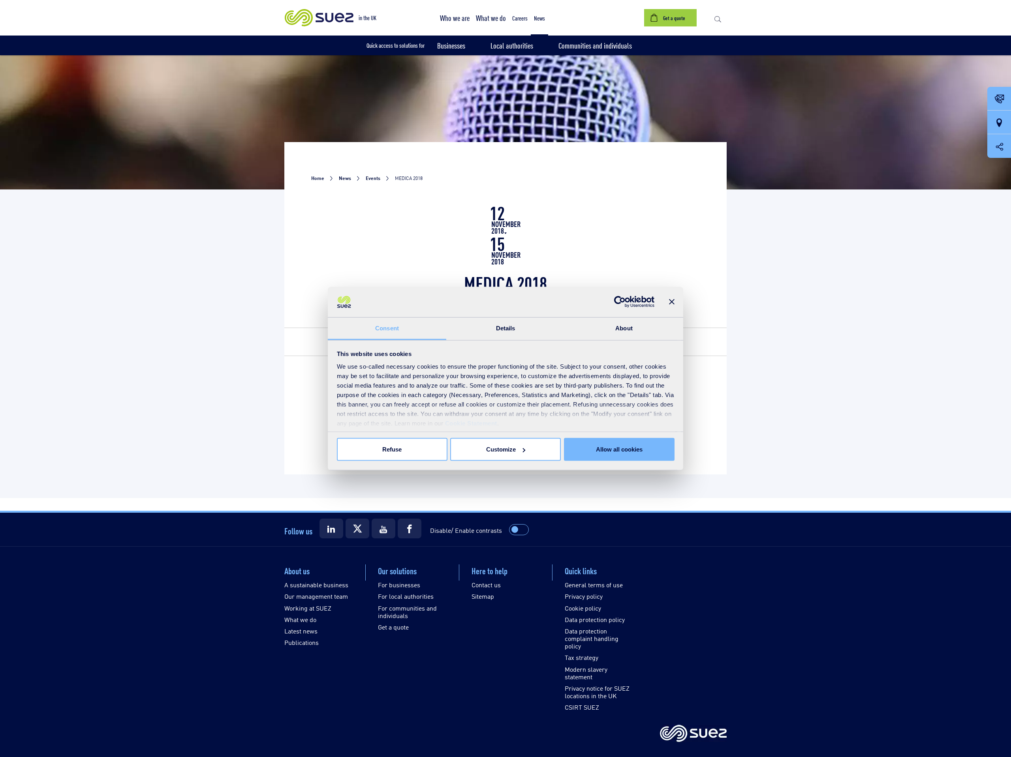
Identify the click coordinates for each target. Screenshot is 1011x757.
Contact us (486, 585)
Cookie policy (583, 608)
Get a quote (393, 627)
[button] (455, 18)
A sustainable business (316, 585)
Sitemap (483, 596)
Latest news (301, 631)
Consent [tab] (387, 327)
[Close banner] (672, 302)
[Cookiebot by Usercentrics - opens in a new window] (619, 302)
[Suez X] (357, 528)
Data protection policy (595, 619)
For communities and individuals (407, 612)
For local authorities (406, 596)
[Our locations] (999, 123)
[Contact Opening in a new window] (999, 99)
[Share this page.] (999, 146)
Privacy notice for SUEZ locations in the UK (597, 692)
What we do (300, 619)
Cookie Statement (471, 423)
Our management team (316, 596)
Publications (301, 642)
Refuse (392, 449)
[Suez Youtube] (383, 528)
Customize (501, 449)
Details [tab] (505, 327)
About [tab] (624, 327)
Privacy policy (584, 596)
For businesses (399, 585)
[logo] (693, 734)
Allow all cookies (619, 449)
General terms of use (594, 585)
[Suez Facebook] (409, 528)
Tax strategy (581, 657)
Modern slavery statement (586, 673)
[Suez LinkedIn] (331, 528)
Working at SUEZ (307, 608)
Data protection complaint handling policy (591, 638)
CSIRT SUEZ (582, 707)
